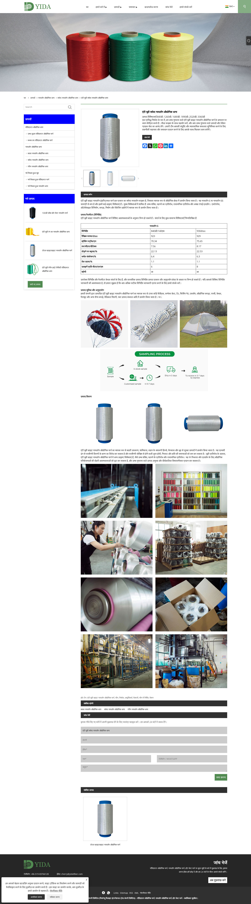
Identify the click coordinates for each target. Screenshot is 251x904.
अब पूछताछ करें (218, 880)
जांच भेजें (147, 137)
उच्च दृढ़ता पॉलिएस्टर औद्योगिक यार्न (40, 133)
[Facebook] (103, 893)
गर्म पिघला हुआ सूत (32, 173)
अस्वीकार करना (36, 897)
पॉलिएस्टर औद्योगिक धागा (34, 127)
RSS (131, 892)
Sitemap (124, 892)
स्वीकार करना (55, 897)
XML (137, 892)
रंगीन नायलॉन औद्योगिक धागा (38, 166)
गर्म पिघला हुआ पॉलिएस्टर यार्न (38, 179)
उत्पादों (32, 97)
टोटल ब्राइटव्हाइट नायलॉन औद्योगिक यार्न (105, 844)
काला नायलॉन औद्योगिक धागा (38, 153)
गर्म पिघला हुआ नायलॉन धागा (38, 186)
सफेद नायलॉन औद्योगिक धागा (68, 97)
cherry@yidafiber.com (72, 874)
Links (116, 892)
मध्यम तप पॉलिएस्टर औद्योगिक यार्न (40, 140)
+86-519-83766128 (40, 874)
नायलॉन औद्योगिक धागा (46, 97)
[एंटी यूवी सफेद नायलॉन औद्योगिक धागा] (92, 178)
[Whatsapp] (108, 893)
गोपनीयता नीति (145, 892)
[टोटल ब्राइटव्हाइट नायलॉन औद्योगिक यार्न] (105, 818)
